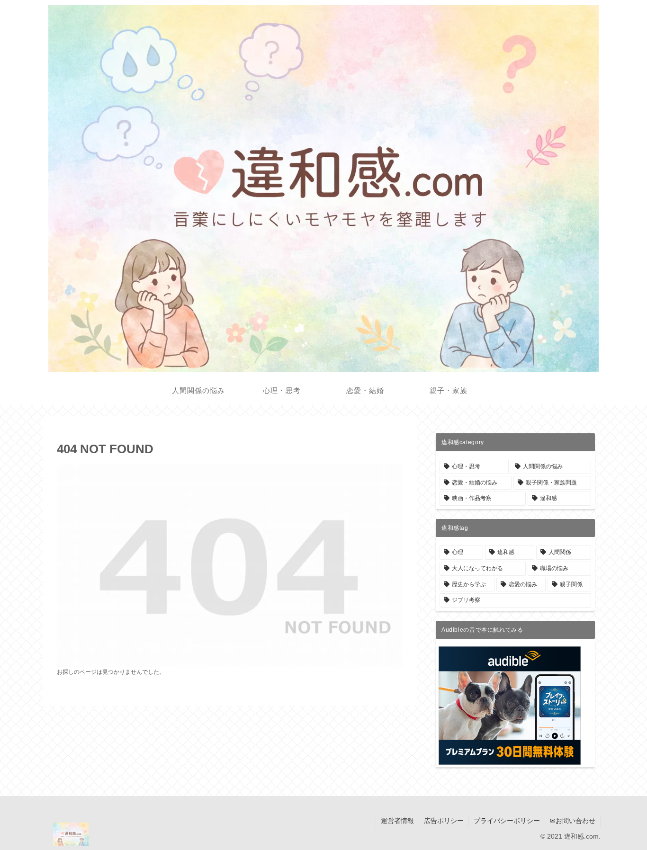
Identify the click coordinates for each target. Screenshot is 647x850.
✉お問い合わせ (572, 820)
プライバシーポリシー (507, 820)
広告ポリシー (444, 820)
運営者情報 (397, 820)
